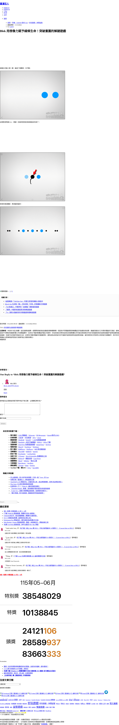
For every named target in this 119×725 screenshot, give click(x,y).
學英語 (67, 703)
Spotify (35, 451)
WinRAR (21, 440)
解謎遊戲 (19, 327)
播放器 (88, 703)
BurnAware (22, 463)
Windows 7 (100, 699)
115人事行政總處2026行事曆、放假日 (16, 668)
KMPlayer (7, 9)
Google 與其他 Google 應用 (62, 699)
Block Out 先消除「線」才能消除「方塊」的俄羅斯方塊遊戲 (26, 304)
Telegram (32, 435)
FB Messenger (41, 435)
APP (20, 700)
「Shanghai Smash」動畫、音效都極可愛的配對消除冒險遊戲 (30, 488)
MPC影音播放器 (40, 449)
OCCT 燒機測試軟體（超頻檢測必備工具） (18, 518)
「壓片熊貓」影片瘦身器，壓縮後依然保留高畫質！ (27, 493)
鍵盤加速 (29, 458)
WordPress (48, 711)
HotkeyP (21, 458)
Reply (5, 393)
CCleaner (21, 456)
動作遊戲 (19, 703)
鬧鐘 (53, 707)
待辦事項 (72, 703)
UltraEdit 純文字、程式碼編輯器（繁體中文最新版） (21, 515)
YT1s (29, 468)
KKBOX (28, 451)
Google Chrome (35, 700)
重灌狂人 (4, 4)
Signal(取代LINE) (53, 435)
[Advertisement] (56, 48)
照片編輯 (114, 703)
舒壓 (29, 707)
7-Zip (5, 11)
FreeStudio (21, 454)
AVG (34, 438)
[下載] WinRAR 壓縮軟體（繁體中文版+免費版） (20, 513)
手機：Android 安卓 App (20, 22)
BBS (23, 700)
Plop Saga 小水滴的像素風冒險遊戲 (21, 484)
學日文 (58, 703)
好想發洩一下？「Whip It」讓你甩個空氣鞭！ (25, 486)
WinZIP (28, 440)
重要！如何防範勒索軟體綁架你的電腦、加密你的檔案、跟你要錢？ (26, 666)
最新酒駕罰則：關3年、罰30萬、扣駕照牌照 (18, 673)
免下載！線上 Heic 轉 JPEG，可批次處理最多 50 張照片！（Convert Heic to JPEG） (47, 528)
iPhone (76, 699)
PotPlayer (6, 8)
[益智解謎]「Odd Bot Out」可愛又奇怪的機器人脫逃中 (24, 301)
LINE (81, 700)
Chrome (21, 465)
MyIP (5, 13)
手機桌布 (77, 703)
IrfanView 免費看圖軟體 (26, 445)
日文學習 (93, 703)
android (3, 699)
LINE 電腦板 (22, 435)
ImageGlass (40, 445)
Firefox (32, 465)
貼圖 (50, 707)
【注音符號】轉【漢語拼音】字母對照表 (17, 675)
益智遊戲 (13, 327)
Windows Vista (106, 700)
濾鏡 (107, 703)
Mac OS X (86, 700)
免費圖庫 (13, 703)
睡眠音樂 (26, 707)
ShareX (20, 447)
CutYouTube (31, 454)
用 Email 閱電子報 (39, 711)
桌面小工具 (102, 703)
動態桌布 (24, 703)
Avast (39, 438)
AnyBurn (30, 463)
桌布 (97, 703)
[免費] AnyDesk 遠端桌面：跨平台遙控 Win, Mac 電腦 (21, 524)
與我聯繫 (44, 724)
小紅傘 (20, 438)
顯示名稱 (3, 418)
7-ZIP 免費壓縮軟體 (39, 440)
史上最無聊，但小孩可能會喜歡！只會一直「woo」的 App (29, 477)
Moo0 (20, 461)
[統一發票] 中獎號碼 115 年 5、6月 (15, 511)
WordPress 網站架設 (5, 703)
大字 (5, 15)
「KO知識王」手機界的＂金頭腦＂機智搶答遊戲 (22, 307)
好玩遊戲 (7, 327)
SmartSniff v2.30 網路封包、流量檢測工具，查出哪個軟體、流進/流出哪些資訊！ (36, 482)
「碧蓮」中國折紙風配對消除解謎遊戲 (18, 310)
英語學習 (34, 707)
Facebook (28, 700)
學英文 (63, 703)
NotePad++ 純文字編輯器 (27, 442)
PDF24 (39, 442)
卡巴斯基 (28, 438)
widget (95, 700)
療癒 (11, 707)
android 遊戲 (13, 700)
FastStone (28, 447)
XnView (48, 445)
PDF (91, 700)
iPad (71, 700)
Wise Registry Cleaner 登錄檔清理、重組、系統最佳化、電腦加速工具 (26, 522)
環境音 (7, 707)
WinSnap (36, 447)
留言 (2, 414)
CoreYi (11, 26)
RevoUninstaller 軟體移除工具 (36, 456)
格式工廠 (34, 461)
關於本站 (2, 711)
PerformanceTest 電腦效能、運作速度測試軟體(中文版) (21, 520)
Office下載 (47, 442)
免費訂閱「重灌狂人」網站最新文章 (22, 479)
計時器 (47, 707)
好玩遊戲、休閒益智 (36, 22)
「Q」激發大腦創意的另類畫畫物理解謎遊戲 (20, 312)
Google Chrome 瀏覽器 (48, 700)
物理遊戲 (2, 707)
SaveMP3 (36, 468)
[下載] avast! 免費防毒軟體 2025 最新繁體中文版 (29, 556)
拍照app (83, 703)
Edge (26, 465)
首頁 (5, 18)
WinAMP (21, 451)
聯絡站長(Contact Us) (13, 711)
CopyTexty (37, 458)
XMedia (26, 461)
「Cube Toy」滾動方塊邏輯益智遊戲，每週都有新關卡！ (29, 491)
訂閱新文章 (29, 711)
